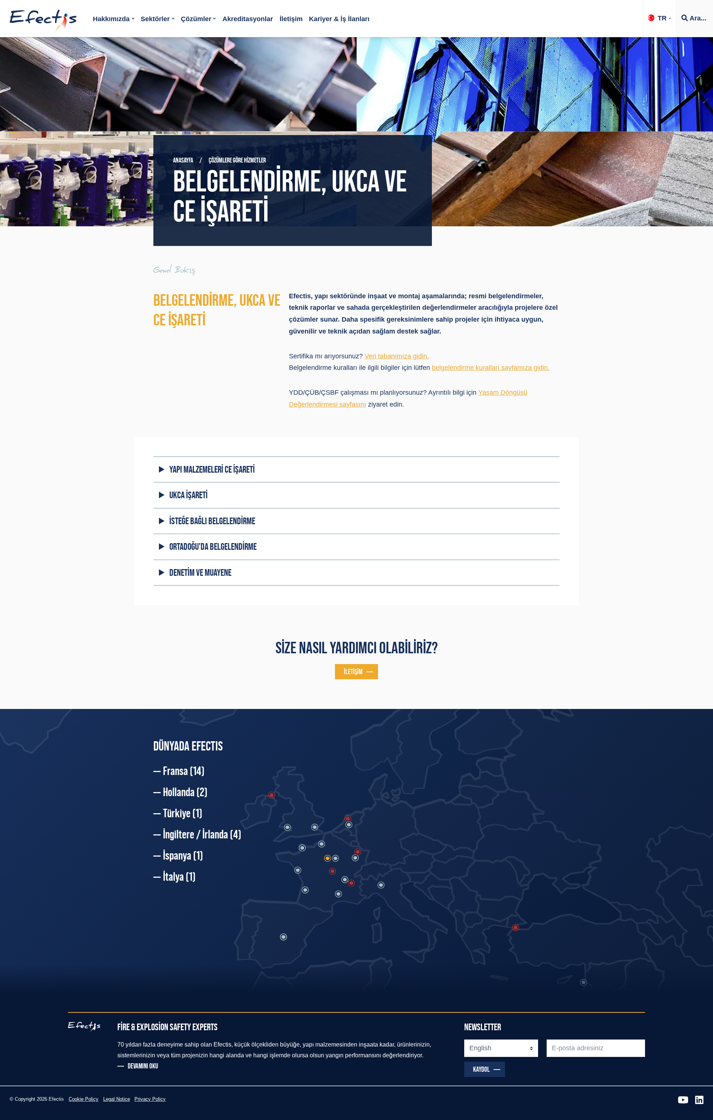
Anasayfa (183, 160)
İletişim (291, 19)
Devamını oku (143, 1066)
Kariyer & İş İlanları (339, 19)
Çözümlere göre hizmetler (237, 160)
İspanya (183, 855)
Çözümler (196, 19)
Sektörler (155, 19)
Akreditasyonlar (247, 19)
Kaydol (481, 1069)
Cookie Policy (83, 1099)
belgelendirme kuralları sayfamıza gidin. (491, 367)
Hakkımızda (111, 19)
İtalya (179, 876)
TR (662, 18)
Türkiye (182, 813)
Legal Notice (116, 1099)
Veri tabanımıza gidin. (397, 356)
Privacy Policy (150, 1099)
